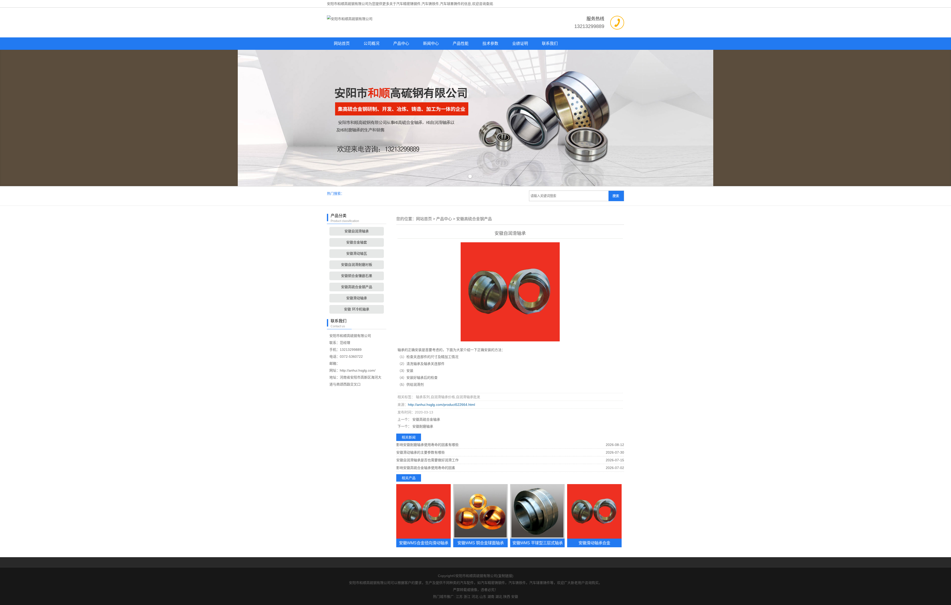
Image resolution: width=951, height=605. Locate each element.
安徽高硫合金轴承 (425, 419)
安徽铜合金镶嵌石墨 (356, 276)
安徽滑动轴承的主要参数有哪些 (420, 452)
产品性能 (461, 43)
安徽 (514, 597)
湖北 (498, 597)
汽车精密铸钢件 (408, 4)
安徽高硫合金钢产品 (356, 287)
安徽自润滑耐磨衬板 (356, 265)
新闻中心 (431, 43)
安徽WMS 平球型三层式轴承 (537, 543)
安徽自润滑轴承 (356, 231)
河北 (475, 597)
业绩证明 (520, 43)
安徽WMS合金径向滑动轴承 (423, 543)
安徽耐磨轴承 (422, 426)
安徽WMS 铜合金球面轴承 (480, 543)
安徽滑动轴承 (356, 298)
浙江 (467, 597)
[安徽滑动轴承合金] (594, 511)
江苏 (459, 597)
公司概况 (371, 43)
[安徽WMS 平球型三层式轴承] (537, 511)
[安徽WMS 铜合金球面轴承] (480, 511)
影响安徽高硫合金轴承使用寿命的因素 (425, 468)
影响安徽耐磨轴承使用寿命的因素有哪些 (427, 445)
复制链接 (505, 576)
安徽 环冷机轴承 (356, 309)
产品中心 (401, 43)
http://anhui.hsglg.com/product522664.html (441, 405)
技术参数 (490, 43)
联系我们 (550, 43)
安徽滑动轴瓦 (356, 253)
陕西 (506, 597)
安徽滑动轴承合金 (594, 543)
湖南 (490, 597)
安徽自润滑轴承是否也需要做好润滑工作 (427, 460)
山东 (482, 597)
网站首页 (342, 43)
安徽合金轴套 (356, 242)
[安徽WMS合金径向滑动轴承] (423, 511)
